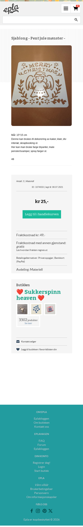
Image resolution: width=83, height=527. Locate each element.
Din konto (41, 456)
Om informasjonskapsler (41, 497)
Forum (41, 444)
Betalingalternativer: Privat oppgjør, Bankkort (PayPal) (40, 260)
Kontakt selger (28, 341)
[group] (41, 85)
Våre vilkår (41, 484)
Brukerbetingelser (41, 489)
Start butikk (41, 470)
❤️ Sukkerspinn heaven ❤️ (38, 295)
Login (41, 466)
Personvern (41, 493)
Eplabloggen (41, 418)
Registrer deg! (41, 462)
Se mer (28, 323)
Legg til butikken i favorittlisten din (39, 349)
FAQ (42, 440)
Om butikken (42, 422)
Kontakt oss (41, 426)
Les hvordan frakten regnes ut (31, 250)
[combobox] (37, 20)
